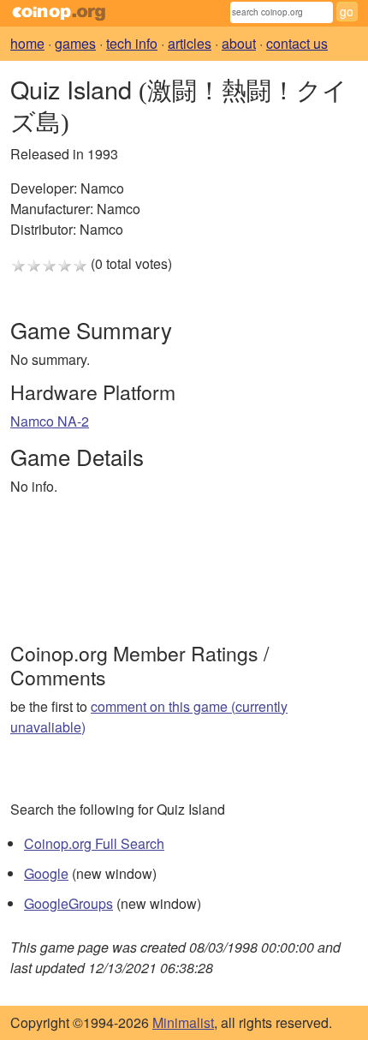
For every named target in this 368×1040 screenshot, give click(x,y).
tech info (131, 43)
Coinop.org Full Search (94, 843)
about (239, 43)
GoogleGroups (68, 903)
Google (46, 873)
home (27, 43)
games (75, 43)
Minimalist (183, 1022)
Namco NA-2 (49, 421)
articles (189, 43)
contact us (297, 43)
